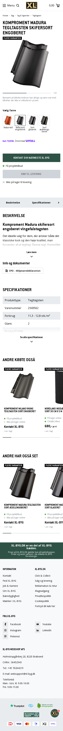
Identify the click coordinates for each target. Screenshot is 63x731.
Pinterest (15, 636)
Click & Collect (42, 576)
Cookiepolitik (42, 601)
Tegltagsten (37, 15)
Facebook (15, 624)
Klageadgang (42, 591)
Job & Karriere (10, 586)
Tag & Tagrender (23, 15)
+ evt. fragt (8, 431)
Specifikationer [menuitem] (41, 202)
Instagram (15, 630)
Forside (5, 15)
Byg (12, 15)
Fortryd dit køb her (45, 606)
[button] (31, 158)
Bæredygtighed (11, 596)
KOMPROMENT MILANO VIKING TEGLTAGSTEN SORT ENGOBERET (20, 410)
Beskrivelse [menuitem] (13, 202)
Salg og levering (43, 581)
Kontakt (7, 576)
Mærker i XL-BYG (12, 601)
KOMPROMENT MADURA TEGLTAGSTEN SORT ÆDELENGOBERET (22, 506)
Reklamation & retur (46, 586)
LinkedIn (46, 630)
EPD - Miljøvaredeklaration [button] (24, 270)
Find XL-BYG (9, 581)
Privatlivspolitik (43, 596)
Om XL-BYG (9, 591)
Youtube (46, 624)
